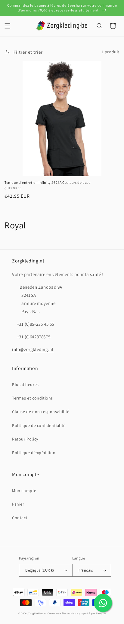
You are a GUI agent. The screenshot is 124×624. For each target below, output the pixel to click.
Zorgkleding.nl (37, 613)
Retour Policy (25, 439)
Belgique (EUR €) (39, 570)
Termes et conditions (32, 398)
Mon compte (24, 490)
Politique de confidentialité (39, 425)
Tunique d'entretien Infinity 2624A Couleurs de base (48, 182)
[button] (7, 26)
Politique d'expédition (33, 452)
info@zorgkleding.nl (32, 349)
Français (86, 570)
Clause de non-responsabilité (41, 411)
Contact (19, 517)
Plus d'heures (25, 384)
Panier (18, 504)
